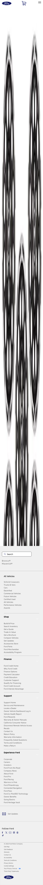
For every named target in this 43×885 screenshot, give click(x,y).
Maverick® (7, 563)
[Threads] (17, 833)
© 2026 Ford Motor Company (13, 844)
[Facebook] (3, 833)
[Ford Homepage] (9, 879)
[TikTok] (3, 835)
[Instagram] (14, 833)
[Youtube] (10, 833)
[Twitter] (6, 833)
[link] (6, 847)
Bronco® (6, 560)
